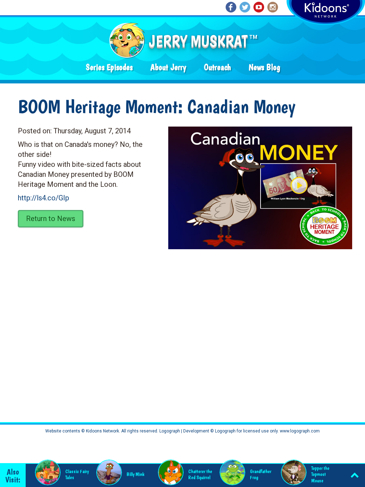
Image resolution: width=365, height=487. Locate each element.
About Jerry (168, 67)
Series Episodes (109, 67)
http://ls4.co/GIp (43, 198)
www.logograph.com (299, 431)
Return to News (50, 218)
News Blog (264, 67)
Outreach (217, 67)
